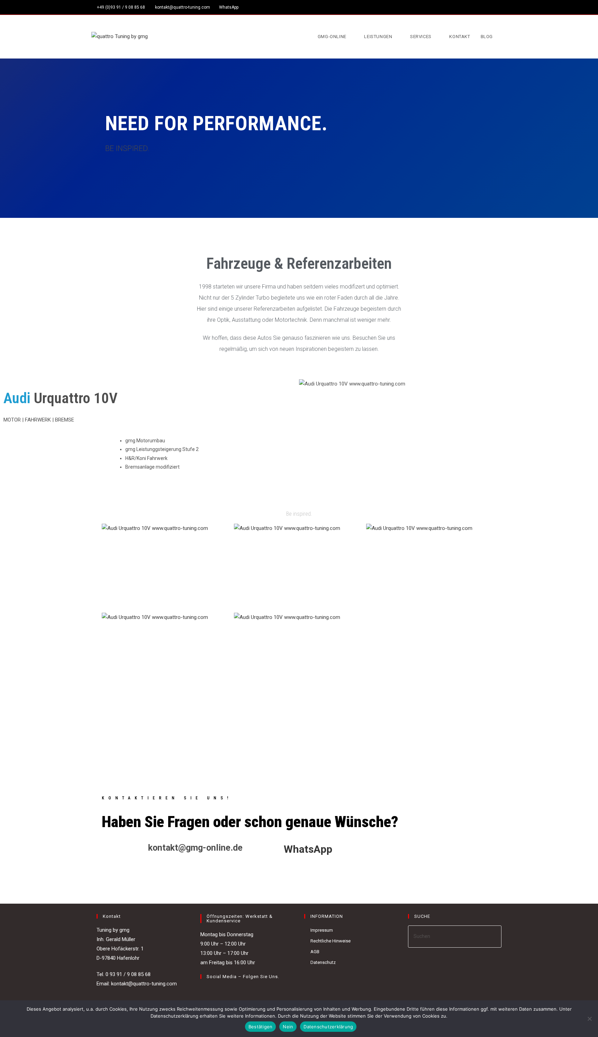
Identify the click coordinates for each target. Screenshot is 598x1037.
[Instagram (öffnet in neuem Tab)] (497, 7)
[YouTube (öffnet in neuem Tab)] (504, 7)
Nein (288, 1026)
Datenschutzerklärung (328, 1026)
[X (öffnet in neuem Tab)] (481, 7)
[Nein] (589, 1018)
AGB (314, 951)
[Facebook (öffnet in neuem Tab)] (489, 7)
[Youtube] (221, 991)
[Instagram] (213, 991)
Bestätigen (260, 1026)
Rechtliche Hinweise (330, 940)
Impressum (321, 930)
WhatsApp (228, 7)
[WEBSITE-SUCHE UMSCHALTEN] (505, 36)
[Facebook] (204, 991)
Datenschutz (323, 962)
